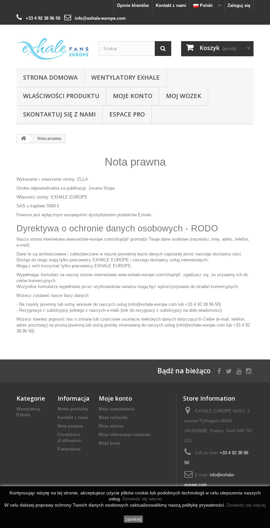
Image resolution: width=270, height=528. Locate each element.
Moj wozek (183, 96)
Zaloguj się (239, 5)
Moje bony (109, 443)
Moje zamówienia (116, 409)
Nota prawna (70, 426)
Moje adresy (111, 426)
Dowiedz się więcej (142, 498)
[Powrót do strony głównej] (23, 139)
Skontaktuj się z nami (59, 114)
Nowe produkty (73, 409)
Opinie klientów (133, 5)
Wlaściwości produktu (61, 96)
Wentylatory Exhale (125, 77)
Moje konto (132, 96)
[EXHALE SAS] (52, 49)
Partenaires (69, 449)
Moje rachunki (113, 417)
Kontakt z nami (171, 5)
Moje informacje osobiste (124, 434)
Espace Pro (127, 114)
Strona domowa (50, 77)
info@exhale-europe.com (100, 18)
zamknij (133, 519)
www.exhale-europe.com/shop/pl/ (97, 239)
